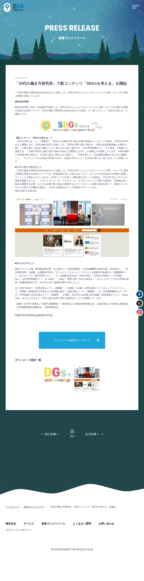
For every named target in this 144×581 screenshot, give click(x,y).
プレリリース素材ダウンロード (72, 340)
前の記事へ (52, 434)
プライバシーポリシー (19, 529)
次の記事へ (92, 434)
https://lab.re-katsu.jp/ (26, 190)
